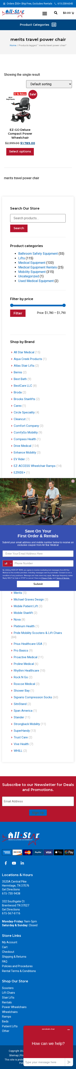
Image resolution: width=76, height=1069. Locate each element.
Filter (17, 313)
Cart (4, 947)
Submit (38, 583)
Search (19, 228)
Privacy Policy (46, 578)
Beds (5, 1021)
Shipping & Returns (14, 956)
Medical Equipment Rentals (37, 267)
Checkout (8, 951)
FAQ (4, 961)
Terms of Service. (63, 578)
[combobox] (8, 563)
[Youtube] (14, 863)
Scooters (8, 988)
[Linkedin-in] (22, 863)
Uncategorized (28, 276)
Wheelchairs (10, 1012)
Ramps (6, 1016)
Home (13, 45)
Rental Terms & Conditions (19, 971)
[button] (45, 13)
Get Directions (11, 889)
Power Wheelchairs (14, 1007)
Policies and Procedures (17, 966)
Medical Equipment (31, 263)
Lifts (21, 258)
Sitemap (13, 1055)
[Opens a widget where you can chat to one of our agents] (48, 1046)
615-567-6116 (11, 913)
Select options (20, 151)
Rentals (7, 1002)
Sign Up (38, 813)
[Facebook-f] (5, 863)
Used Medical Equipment (36, 281)
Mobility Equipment (32, 272)
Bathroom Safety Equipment (38, 254)
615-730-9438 (11, 893)
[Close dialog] (73, 481)
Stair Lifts (8, 997)
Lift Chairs (8, 992)
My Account (9, 942)
